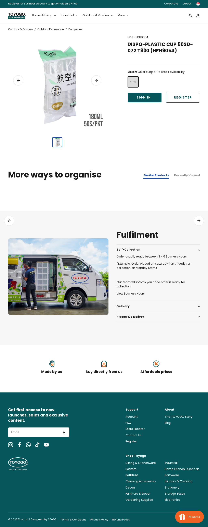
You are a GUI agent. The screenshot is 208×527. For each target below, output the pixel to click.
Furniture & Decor (138, 494)
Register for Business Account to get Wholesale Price (43, 4)
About (187, 4)
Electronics (172, 500)
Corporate (171, 4)
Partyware (75, 29)
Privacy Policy (99, 520)
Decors (130, 487)
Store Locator (135, 429)
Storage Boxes (175, 494)
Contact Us (134, 435)
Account (132, 417)
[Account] (198, 16)
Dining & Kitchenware (141, 463)
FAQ (128, 423)
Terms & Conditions (73, 520)
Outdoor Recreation (50, 29)
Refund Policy (121, 520)
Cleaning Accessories (141, 481)
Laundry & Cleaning (178, 481)
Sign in (143, 97)
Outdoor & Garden (20, 29)
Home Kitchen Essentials (182, 469)
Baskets (131, 469)
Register (183, 97)
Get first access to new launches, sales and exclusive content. (38, 415)
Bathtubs (132, 475)
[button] (18, 80)
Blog (168, 423)
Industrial (171, 463)
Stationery (172, 487)
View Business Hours (131, 293)
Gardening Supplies (139, 500)
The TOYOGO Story (178, 417)
